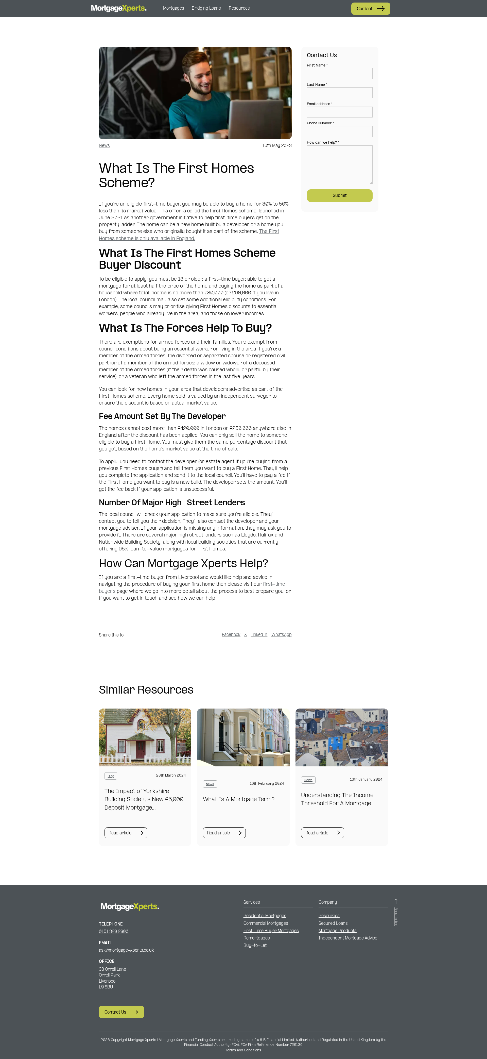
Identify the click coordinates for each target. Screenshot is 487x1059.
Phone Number (320, 123)
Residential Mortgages (265, 916)
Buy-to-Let (255, 946)
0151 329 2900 (114, 932)
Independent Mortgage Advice (348, 938)
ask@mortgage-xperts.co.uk (126, 950)
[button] (370, 9)
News (104, 146)
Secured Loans (333, 923)
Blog (111, 776)
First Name (317, 66)
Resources (239, 8)
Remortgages (257, 938)
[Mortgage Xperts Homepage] (118, 8)
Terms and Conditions (243, 1050)
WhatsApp (281, 635)
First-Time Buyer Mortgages (271, 931)
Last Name (317, 85)
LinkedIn (259, 635)
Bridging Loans (206, 8)
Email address (319, 104)
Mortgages (173, 8)
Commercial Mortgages (266, 923)
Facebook (231, 635)
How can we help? (323, 143)
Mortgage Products (338, 931)
